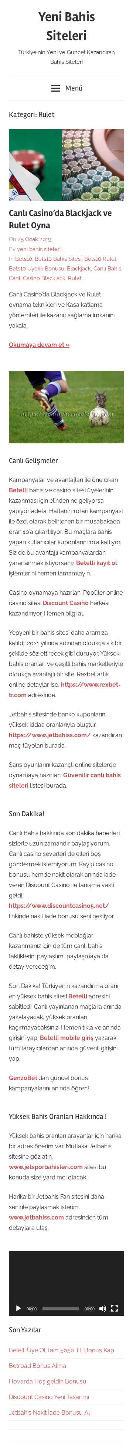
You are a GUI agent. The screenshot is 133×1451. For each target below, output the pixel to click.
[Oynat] (18, 1308)
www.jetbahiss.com (36, 1217)
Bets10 (23, 259)
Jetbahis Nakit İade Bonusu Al (49, 1412)
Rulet (75, 278)
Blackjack (79, 268)
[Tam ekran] (114, 1308)
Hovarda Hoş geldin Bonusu (47, 1381)
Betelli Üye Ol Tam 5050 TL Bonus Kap (61, 1350)
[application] (66, 1283)
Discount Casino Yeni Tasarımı (49, 1397)
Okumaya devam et (36, 344)
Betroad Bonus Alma (37, 1365)
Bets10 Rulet (100, 259)
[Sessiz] (102, 1308)
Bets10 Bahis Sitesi (58, 259)
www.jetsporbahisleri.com (46, 1167)
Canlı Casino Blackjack (37, 278)
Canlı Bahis (107, 268)
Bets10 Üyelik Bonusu (36, 268)
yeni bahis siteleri (39, 249)
